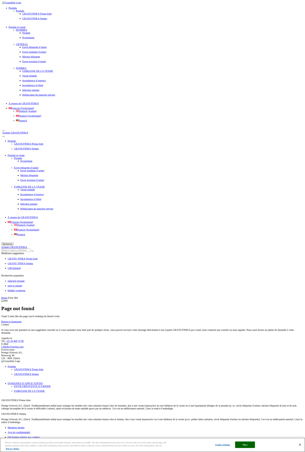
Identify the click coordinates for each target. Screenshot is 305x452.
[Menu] (3, 136)
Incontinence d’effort (32, 85)
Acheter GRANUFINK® (15, 132)
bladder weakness (16, 290)
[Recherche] (3, 130)
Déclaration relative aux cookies (24, 437)
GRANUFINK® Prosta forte (37, 13)
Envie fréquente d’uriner (34, 47)
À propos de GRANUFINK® (24, 103)
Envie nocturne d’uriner (34, 61)
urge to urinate (15, 285)
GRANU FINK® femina (20, 263)
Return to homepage (11, 321)
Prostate (26, 32)
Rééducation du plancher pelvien (38, 95)
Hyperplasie (28, 37)
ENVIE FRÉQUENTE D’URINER (32, 386)
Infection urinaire (30, 90)
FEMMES (21, 68)
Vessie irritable (29, 75)
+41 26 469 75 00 (15, 341)
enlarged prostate (16, 281)
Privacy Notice (12, 449)
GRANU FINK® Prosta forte (23, 258)
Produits (13, 8)
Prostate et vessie (17, 27)
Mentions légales (16, 427)
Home (4, 297)
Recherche (7, 244)
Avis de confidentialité (19, 432)
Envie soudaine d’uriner (34, 52)
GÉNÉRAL (22, 44)
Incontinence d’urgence (34, 80)
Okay (245, 444)
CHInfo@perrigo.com (12, 346)
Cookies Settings (222, 444)
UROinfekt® (14, 268)
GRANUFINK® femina (34, 18)
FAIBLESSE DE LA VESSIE (37, 71)
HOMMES (21, 30)
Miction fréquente (31, 56)
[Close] (299, 444)
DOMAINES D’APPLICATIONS (25, 383)
